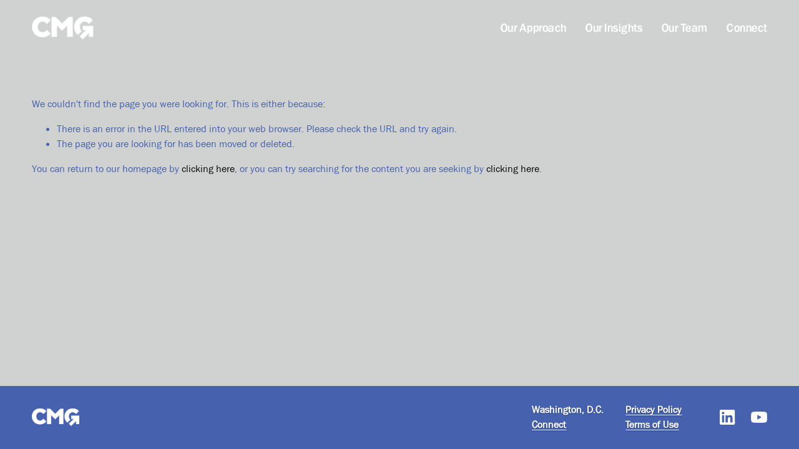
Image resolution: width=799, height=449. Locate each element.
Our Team (685, 27)
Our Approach (534, 27)
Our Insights (614, 27)
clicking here (208, 168)
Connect (747, 27)
